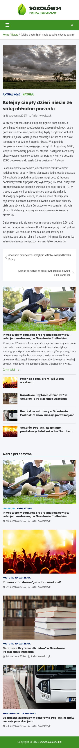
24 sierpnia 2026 (16, 726)
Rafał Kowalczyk (41, 115)
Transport (28, 713)
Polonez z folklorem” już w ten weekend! (32, 582)
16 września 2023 (16, 115)
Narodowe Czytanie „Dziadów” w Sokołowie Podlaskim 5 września (43, 396)
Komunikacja (11, 713)
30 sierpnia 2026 (16, 521)
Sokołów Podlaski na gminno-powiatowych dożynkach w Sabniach (46, 429)
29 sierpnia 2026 (16, 587)
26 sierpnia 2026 (16, 656)
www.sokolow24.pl (51, 742)
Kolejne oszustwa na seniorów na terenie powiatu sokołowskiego (44, 272)
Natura (28, 94)
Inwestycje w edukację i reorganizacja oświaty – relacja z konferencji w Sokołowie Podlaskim (37, 336)
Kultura (8, 577)
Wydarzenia (24, 508)
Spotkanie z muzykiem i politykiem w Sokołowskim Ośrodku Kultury (39, 257)
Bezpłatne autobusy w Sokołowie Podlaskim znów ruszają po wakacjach (47, 413)
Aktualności (12, 94)
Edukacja (9, 508)
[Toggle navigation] (7, 25)
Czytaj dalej (9, 369)
